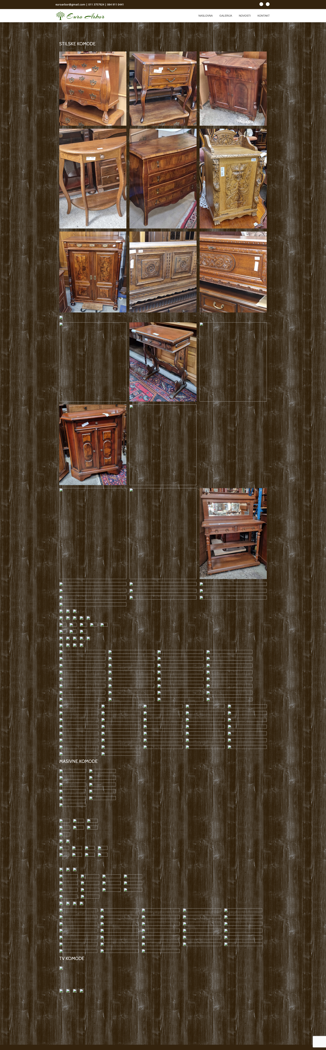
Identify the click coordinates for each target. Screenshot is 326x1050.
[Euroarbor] (80, 15)
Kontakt (264, 15)
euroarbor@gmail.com (70, 4)
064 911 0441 (115, 4)
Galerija (225, 15)
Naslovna (205, 15)
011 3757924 (96, 4)
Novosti (245, 15)
